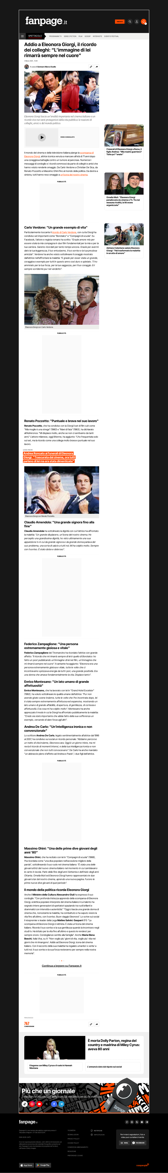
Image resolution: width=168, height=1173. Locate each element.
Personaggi (28, 1018)
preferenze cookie (75, 1156)
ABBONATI (120, 21)
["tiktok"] (25, 1104)
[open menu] (22, 36)
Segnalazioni (73, 1135)
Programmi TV (55, 36)
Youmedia (71, 1130)
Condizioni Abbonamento (78, 1147)
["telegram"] (61, 1104)
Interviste (97, 36)
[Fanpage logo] (43, 21)
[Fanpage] (28, 1122)
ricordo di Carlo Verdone (64, 232)
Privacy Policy (73, 1139)
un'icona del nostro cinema (74, 174)
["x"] (47, 1104)
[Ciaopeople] (142, 1166)
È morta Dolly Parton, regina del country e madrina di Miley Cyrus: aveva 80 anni (114, 1045)
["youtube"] (39, 1104)
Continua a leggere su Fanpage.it (62, 965)
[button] (96, 66)
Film (80, 36)
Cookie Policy (73, 1143)
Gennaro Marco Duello (46, 67)
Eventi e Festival (111, 36)
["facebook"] (54, 1104)
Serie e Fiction (70, 36)
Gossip (88, 36)
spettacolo (35, 36)
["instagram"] (32, 1104)
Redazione (72, 1151)
